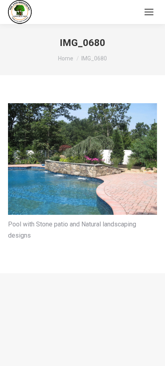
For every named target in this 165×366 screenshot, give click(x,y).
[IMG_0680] (82, 159)
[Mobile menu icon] (149, 12)
